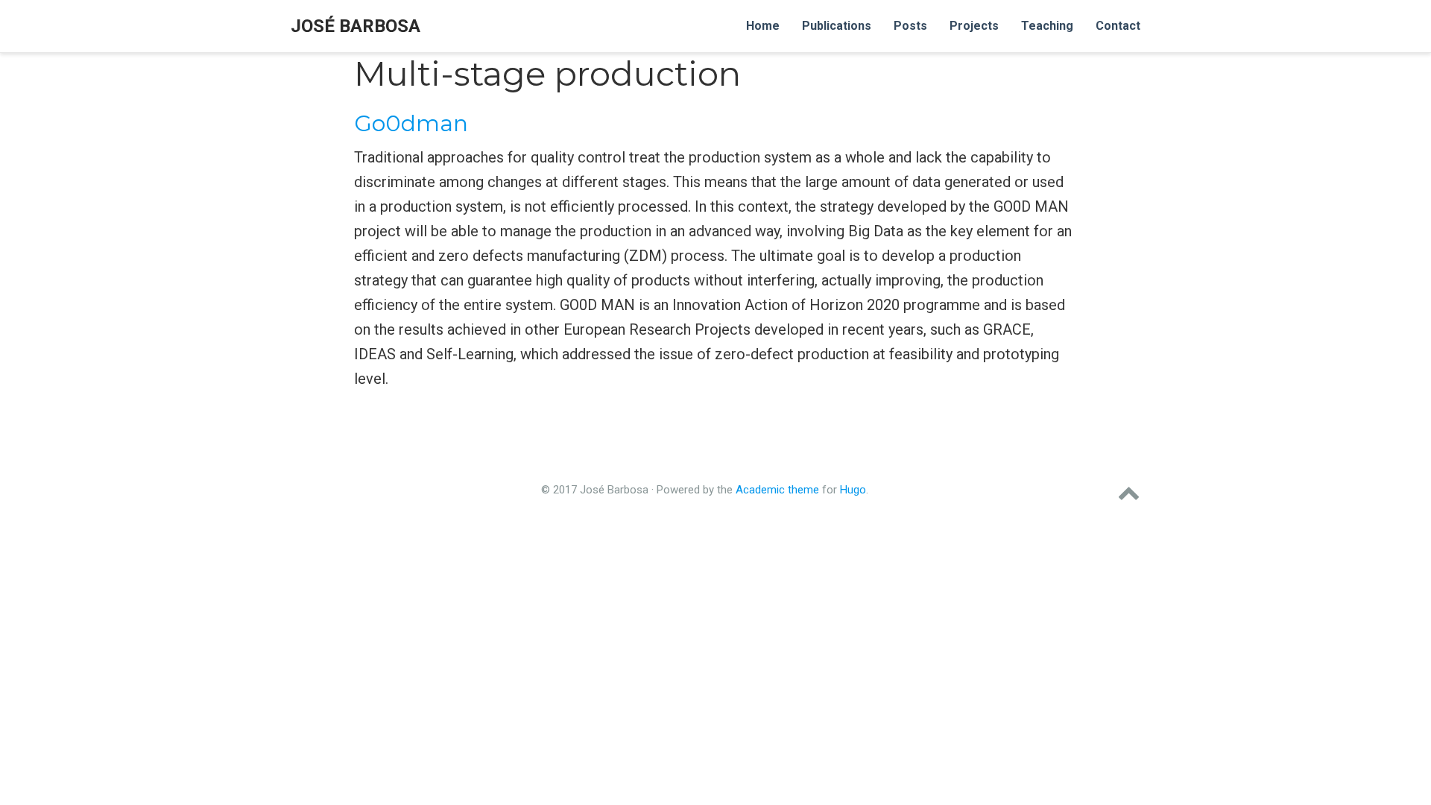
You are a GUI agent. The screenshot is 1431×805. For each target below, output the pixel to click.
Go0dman (411, 123)
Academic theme (777, 489)
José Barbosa (355, 26)
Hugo (853, 489)
